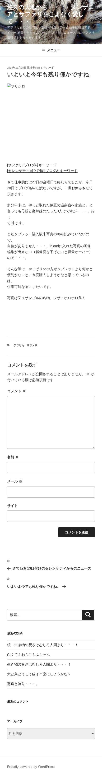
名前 (13, 457)
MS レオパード (45, 67)
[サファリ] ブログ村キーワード (31, 165)
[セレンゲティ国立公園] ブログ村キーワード (42, 171)
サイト (12, 506)
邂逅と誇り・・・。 (23, 684)
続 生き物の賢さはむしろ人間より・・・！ (42, 645)
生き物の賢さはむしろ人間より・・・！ (39, 664)
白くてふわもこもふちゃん (28, 655)
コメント (16, 391)
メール (14, 481)
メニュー (53, 50)
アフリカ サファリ (25, 345)
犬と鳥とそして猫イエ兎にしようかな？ (39, 674)
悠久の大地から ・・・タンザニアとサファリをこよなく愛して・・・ (50, 14)
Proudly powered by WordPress (31, 767)
